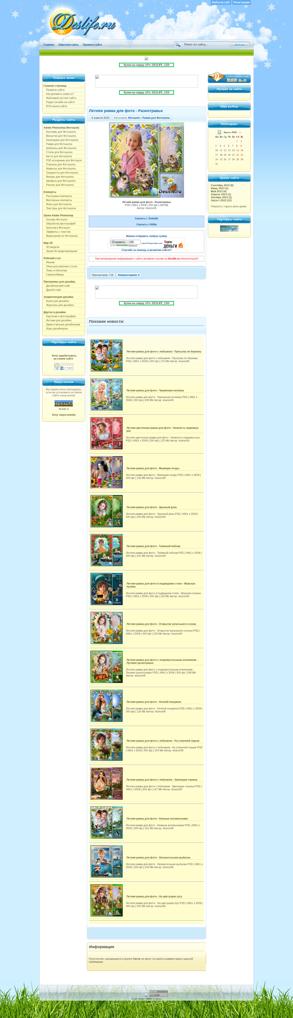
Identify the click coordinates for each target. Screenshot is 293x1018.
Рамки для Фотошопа (58, 144)
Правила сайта (92, 44)
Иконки (49, 262)
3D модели (51, 247)
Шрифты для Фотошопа (60, 180)
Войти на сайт (221, 2)
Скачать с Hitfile (146, 224)
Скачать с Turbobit (146, 218)
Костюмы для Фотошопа (60, 131)
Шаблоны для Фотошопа (60, 148)
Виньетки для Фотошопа (60, 135)
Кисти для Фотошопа (58, 156)
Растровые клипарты (58, 196)
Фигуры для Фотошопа (59, 176)
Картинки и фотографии (60, 316)
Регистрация (242, 2)
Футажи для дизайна (57, 320)
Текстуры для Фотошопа (60, 208)
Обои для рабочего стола (60, 266)
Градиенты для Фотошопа (61, 172)
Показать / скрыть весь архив (228, 206)
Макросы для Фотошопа (60, 168)
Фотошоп (134, 117)
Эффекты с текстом (57, 231)
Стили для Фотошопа (58, 152)
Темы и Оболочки (55, 270)
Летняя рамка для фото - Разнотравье (126, 111)
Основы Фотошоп (56, 219)
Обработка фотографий (60, 223)
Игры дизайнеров (56, 328)
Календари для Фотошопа (61, 139)
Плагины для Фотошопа (60, 164)
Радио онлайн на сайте (59, 102)
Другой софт (52, 289)
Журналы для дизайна (59, 305)
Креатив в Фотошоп (57, 227)
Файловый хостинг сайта (60, 98)
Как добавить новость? (59, 93)
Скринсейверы (54, 274)
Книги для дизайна (56, 301)
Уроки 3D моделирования (60, 251)
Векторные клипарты (58, 200)
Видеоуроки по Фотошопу (61, 235)
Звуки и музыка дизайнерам (62, 324)
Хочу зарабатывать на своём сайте (64, 357)
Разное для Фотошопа (59, 184)
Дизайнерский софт (57, 285)
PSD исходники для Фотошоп (63, 160)
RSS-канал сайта (55, 106)
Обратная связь (68, 44)
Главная (49, 44)
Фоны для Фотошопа (58, 204)
